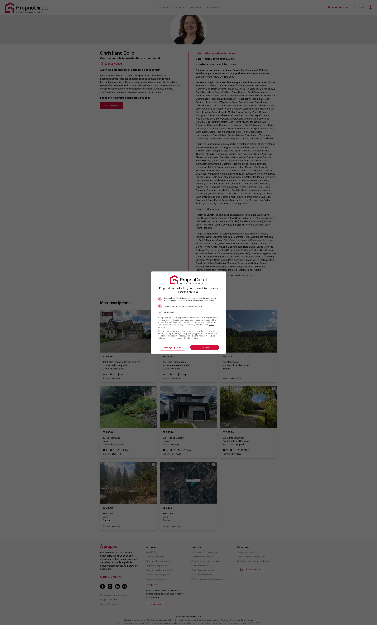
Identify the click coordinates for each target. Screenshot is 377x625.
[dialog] (188, 312)
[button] (188, 313)
